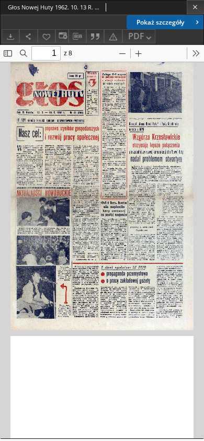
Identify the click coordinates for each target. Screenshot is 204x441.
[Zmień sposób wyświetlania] (61, 36)
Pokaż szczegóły (160, 22)
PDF (136, 36)
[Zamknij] (195, 7)
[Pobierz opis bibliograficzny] (77, 36)
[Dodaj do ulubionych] (46, 36)
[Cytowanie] (95, 36)
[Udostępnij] (28, 36)
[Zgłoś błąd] (113, 36)
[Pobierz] (10, 36)
